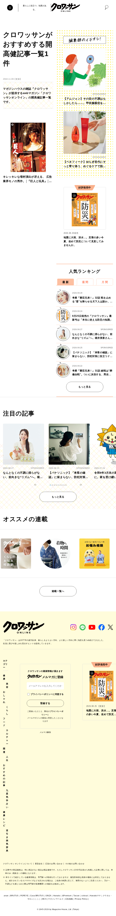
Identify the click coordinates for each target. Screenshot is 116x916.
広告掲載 (69, 899)
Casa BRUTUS (37, 896)
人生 (7, 758)
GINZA (48, 896)
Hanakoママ (95, 896)
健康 (4, 677)
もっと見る (84, 387)
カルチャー (7, 737)
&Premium (67, 896)
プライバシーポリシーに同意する (47, 694)
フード (4, 722)
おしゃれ (4, 697)
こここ (37, 899)
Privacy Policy (81, 899)
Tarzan (76, 896)
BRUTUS (14, 896)
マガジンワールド (55, 899)
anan (6, 896)
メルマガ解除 (45, 732)
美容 (7, 685)
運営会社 (39, 864)
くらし (7, 710)
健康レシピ (4, 819)
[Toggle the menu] (10, 8)
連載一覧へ (58, 591)
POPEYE (24, 896)
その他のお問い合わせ (74, 864)
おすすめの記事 (4, 775)
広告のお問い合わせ (54, 864)
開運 (4, 750)
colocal (84, 896)
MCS (44, 899)
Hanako (56, 896)
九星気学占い (7, 798)
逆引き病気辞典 (7, 840)
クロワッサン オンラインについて (18, 864)
